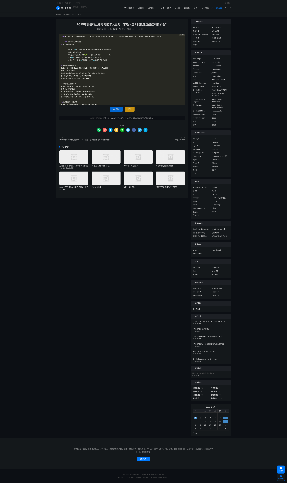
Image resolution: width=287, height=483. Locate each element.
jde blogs (215, 72)
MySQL (195, 146)
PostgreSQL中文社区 (219, 156)
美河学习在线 (216, 38)
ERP (169, 8)
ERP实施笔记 (216, 66)
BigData (205, 8)
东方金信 (196, 163)
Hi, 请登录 (59, 3)
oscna (195, 201)
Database (152, 8)
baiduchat (196, 267)
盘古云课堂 (215, 34)
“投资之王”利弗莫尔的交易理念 (166, 187)
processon (215, 292)
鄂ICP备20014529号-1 (162, 477)
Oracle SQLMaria (199, 111)
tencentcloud (197, 253)
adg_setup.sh (180, 140)
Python (214, 201)
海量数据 (215, 166)
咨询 (196, 8)
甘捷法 (214, 208)
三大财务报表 (96, 187)
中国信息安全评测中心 (201, 229)
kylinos (214, 194)
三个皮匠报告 (216, 27)
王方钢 (214, 121)
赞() (141, 29)
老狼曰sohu (216, 41)
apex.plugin (197, 59)
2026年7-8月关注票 (131, 166)
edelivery (196, 66)
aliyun (195, 250)
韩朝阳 (195, 45)
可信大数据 (215, 233)
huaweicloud (216, 250)
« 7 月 (195, 433)
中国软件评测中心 (199, 233)
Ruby (195, 205)
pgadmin (215, 149)
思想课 (187, 8)
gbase (214, 139)
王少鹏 (195, 170)
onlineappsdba (198, 86)
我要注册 (68, 3)
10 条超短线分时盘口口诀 (101, 166)
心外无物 (122, 29)
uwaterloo (215, 295)
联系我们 (143, 459)
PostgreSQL (216, 153)
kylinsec (196, 198)
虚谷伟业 (215, 170)
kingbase (215, 142)
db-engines (197, 139)
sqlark (195, 160)
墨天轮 (195, 166)
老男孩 (195, 212)
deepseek (215, 267)
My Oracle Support (218, 79)
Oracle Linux (197, 105)
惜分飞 (195, 121)
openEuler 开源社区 (219, 198)
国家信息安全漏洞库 (200, 236)
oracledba (196, 149)
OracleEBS (129, 8)
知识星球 (196, 38)
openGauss (216, 146)
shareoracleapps (199, 118)
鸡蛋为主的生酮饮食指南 (164, 166)
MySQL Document (199, 83)
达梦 (194, 173)
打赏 (129, 109)
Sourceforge (216, 205)
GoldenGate (197, 72)
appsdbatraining (199, 62)
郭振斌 (214, 125)
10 (226, 418)
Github (214, 191)
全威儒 (214, 118)
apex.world (216, 59)
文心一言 (215, 271)
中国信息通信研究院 (219, 229)
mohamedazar (217, 76)
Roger (214, 114)
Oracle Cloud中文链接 (219, 90)
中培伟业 (196, 31)
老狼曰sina (196, 41)
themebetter (197, 295)
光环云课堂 (215, 31)
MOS (194, 79)
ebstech (196, 27)
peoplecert (197, 292)
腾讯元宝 (196, 274)
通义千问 (215, 274)
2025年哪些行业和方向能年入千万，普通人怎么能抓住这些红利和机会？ (84, 140)
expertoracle (216, 69)
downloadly (197, 288)
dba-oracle (216, 62)
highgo (195, 142)
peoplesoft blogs (199, 114)
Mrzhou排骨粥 (217, 288)
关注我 (227, 3)
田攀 (194, 125)
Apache (214, 187)
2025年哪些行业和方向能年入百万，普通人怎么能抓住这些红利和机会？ (122, 24)
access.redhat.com (200, 187)
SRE (162, 8)
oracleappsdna (217, 111)
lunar (194, 76)
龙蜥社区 (196, 215)
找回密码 (77, 3)
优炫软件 (215, 163)
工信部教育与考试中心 (201, 34)
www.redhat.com (199, 208)
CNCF (195, 191)
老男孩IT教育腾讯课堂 (219, 236)
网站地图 (161, 474)
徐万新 (219, 8)
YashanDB (215, 160)
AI (212, 8)
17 (225, 421)
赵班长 (214, 212)
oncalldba (215, 83)
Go (194, 194)
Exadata (196, 69)
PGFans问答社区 (199, 153)
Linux (177, 8)
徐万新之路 (63, 8)
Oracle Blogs (216, 86)
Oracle (141, 8)
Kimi (194, 271)
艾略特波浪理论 (129, 187)
